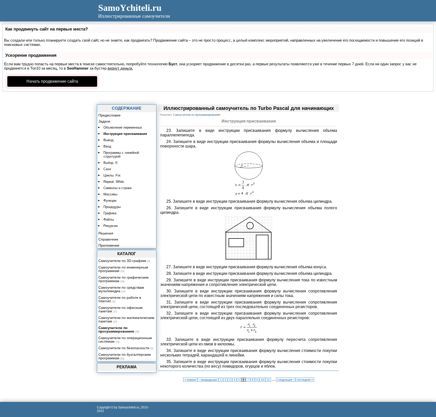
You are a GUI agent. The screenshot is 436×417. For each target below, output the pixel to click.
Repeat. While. (114, 182)
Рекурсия (110, 226)
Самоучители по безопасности (123, 348)
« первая (190, 379)
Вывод (108, 140)
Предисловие (109, 115)
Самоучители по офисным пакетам (120, 309)
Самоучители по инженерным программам (123, 269)
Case (107, 169)
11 (268, 379)
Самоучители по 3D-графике (122, 261)
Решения (105, 233)
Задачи (104, 121)
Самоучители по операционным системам (125, 339)
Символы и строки (117, 188)
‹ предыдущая (208, 379)
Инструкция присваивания (125, 134)
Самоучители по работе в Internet (119, 299)
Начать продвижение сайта (52, 81)
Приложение (108, 245)
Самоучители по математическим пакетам (126, 319)
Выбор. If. (110, 163)
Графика (109, 213)
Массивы (110, 194)
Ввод (107, 146)
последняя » (305, 379)
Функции (109, 200)
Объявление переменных (122, 127)
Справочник (108, 239)
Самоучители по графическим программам (123, 279)
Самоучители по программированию (116, 329)
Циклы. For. (112, 175)
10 (262, 379)
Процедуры (112, 207)
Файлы (108, 219)
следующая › (285, 379)
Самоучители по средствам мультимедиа (121, 289)
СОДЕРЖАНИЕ (127, 108)
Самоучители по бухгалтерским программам (124, 356)
